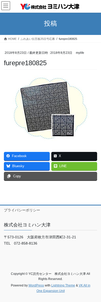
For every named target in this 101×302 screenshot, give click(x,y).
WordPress (36, 285)
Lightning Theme (63, 285)
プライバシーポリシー (22, 210)
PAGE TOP (93, 288)
